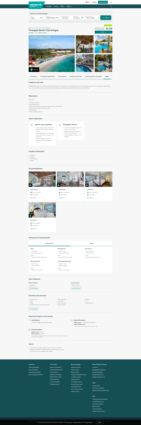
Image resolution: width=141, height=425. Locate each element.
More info (33, 197)
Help (93, 396)
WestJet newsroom (97, 377)
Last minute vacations (35, 372)
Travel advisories (97, 401)
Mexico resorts (75, 372)
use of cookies (88, 422)
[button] (111, 2)
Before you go (96, 406)
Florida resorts (75, 370)
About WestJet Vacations (99, 364)
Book (102, 32)
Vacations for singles (55, 374)
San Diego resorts (76, 386)
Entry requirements (97, 404)
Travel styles (53, 364)
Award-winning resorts (56, 370)
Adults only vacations (56, 367)
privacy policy (78, 422)
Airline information (97, 372)
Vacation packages (34, 367)
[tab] (49, 243)
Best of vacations (33, 370)
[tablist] (70, 243)
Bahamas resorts (75, 367)
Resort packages (76, 364)
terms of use (69, 422)
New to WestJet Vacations (36, 374)
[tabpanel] (70, 259)
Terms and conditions (98, 388)
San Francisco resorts (77, 389)
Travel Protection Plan (98, 411)
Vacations (31, 364)
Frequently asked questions (100, 399)
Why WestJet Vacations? (98, 370)
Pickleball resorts (55, 384)
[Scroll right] (111, 76)
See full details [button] (33, 288)
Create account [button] (103, 2)
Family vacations (54, 379)
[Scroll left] (29, 76)
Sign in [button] (94, 2)
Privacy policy (96, 385)
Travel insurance (97, 409)
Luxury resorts (54, 372)
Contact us (95, 367)
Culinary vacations (55, 382)
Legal (93, 383)
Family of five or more (56, 377)
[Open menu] (111, 6)
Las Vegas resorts (76, 377)
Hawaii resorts (75, 391)
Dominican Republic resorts (78, 374)
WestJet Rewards (97, 374)
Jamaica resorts (75, 379)
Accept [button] (99, 422)
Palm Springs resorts (77, 384)
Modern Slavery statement (99, 390)
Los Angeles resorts (76, 382)
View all (35, 69)
